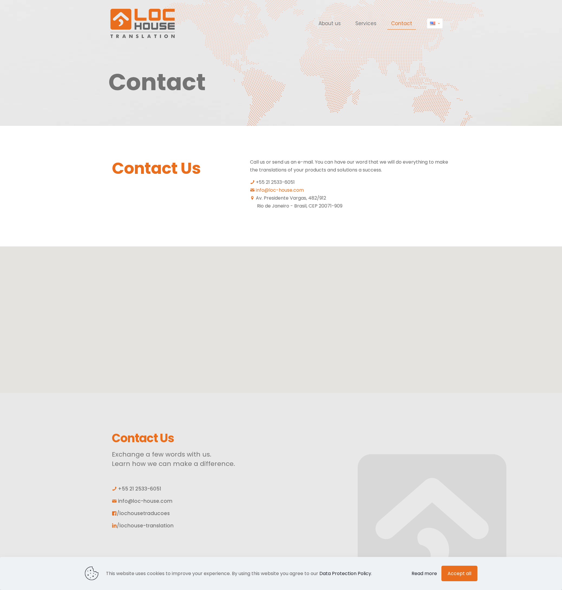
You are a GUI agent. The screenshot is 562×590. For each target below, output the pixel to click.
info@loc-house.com (280, 190)
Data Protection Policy (345, 573)
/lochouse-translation (145, 525)
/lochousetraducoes (143, 513)
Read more (424, 573)
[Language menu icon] (435, 23)
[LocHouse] (142, 23)
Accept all (459, 573)
